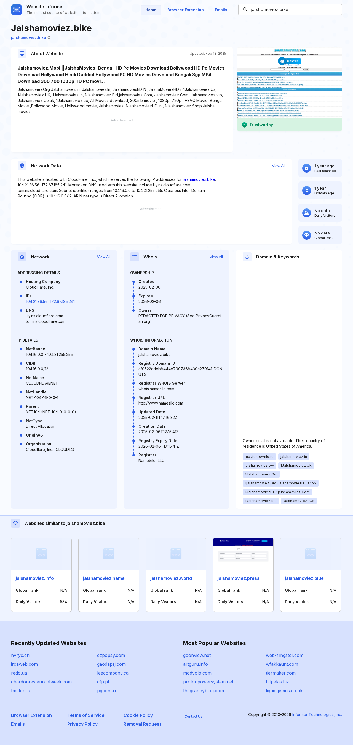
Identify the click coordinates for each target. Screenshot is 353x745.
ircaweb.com (24, 664)
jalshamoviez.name (104, 578)
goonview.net (197, 655)
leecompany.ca (113, 673)
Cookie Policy (138, 715)
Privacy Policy (82, 724)
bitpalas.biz (277, 682)
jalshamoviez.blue (304, 578)
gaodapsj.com (111, 664)
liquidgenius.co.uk (284, 690)
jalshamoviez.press (239, 578)
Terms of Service (86, 715)
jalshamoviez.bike (28, 37)
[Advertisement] (122, 135)
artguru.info (195, 664)
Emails (221, 9)
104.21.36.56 (37, 301)
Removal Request (142, 724)
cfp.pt (103, 682)
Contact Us (193, 716)
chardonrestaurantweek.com (41, 682)
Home (150, 9)
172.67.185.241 (62, 301)
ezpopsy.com (111, 655)
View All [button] (278, 165)
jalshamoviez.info (35, 578)
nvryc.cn (20, 655)
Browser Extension (185, 9)
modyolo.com (197, 673)
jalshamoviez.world (171, 578)
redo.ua (19, 673)
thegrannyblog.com (203, 690)
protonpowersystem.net (208, 682)
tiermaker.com (281, 673)
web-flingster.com (284, 655)
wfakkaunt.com (282, 664)
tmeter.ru (20, 690)
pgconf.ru (107, 690)
